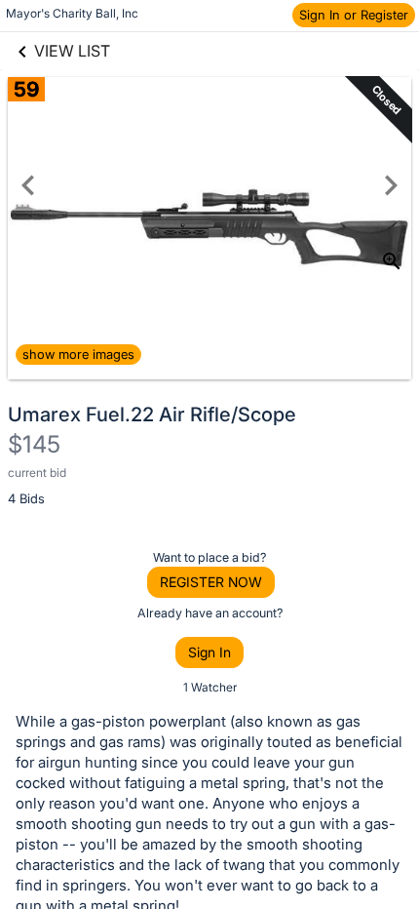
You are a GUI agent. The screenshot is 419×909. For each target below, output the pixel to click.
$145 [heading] (34, 444)
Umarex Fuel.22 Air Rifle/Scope (152, 414)
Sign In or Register (353, 14)
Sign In (209, 652)
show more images (78, 354)
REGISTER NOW (211, 581)
